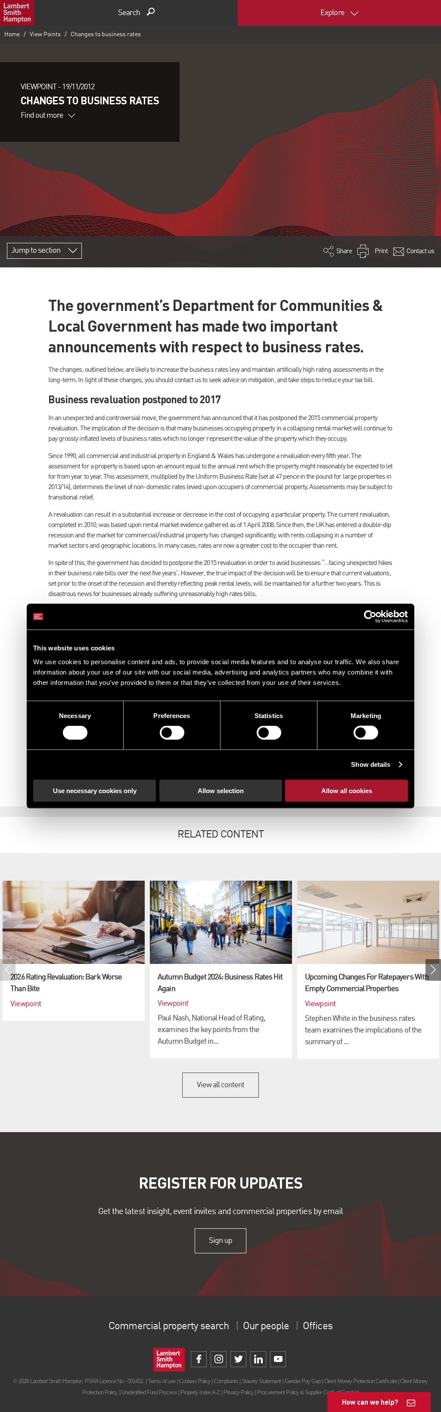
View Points (45, 34)
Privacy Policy (239, 1392)
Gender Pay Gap (303, 1381)
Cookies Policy (195, 1381)
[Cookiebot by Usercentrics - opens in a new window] (370, 616)
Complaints (226, 1381)
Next (433, 970)
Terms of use (161, 1381)
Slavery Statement (261, 1381)
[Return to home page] (17, 13)
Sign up (220, 1241)
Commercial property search (169, 1326)
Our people (266, 1326)
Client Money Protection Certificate (360, 1381)
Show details (370, 764)
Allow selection (221, 790)
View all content (221, 1085)
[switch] (172, 733)
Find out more (42, 115)
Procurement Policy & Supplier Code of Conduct (308, 1392)
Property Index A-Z (200, 1392)
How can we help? (370, 1401)
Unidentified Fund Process (149, 1392)
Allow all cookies (346, 790)
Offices (317, 1326)
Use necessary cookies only (95, 790)
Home (12, 34)
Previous (8, 970)
